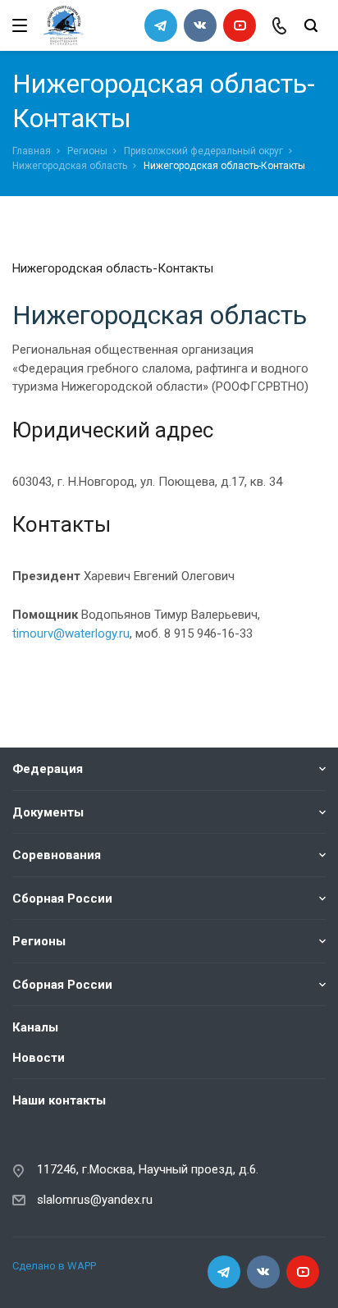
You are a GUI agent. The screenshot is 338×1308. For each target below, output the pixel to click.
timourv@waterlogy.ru (71, 633)
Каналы (35, 1027)
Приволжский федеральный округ (203, 151)
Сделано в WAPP (54, 1266)
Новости (38, 1057)
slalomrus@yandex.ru (95, 1199)
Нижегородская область (69, 166)
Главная (31, 151)
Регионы (87, 151)
